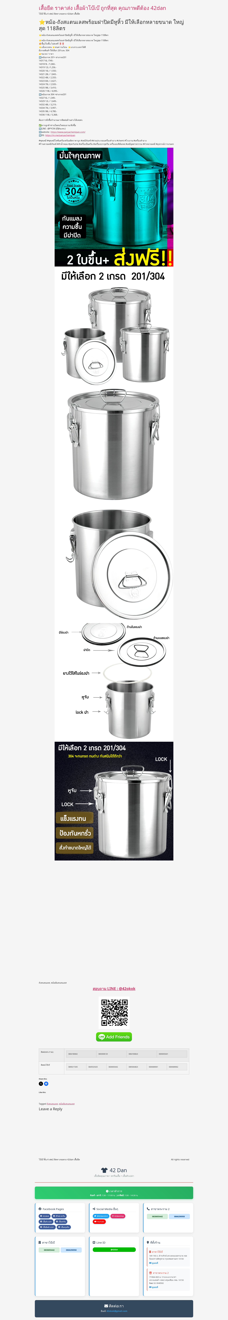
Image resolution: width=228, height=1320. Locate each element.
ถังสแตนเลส (52, 1103)
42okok (46, 1216)
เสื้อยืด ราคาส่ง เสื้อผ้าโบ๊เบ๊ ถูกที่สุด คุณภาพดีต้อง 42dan (102, 7)
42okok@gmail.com (117, 1311)
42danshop (119, 1216)
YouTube (100, 1221)
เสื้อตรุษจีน (65, 1227)
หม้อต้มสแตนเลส (67, 1103)
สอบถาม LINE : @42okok (114, 988)
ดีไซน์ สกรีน (60, 1216)
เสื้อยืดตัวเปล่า (48, 1227)
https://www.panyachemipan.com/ (68, 132)
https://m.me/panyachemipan (60, 135)
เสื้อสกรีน (62, 1221)
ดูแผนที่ (155, 1263)
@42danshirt (102, 1216)
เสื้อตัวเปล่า (47, 1221)
